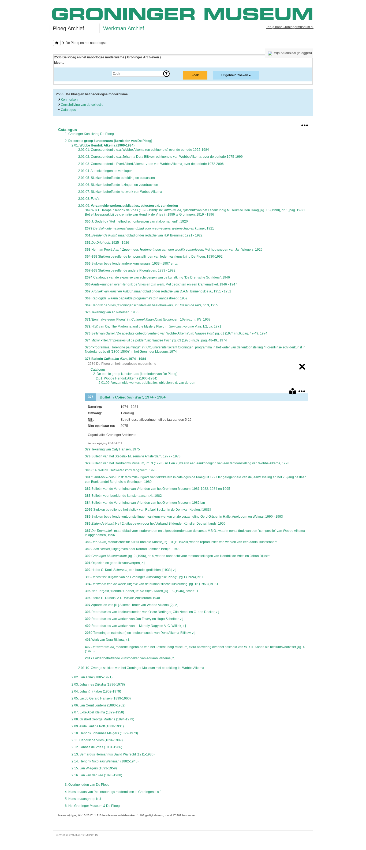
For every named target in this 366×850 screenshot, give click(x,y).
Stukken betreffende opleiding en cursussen (116, 178)
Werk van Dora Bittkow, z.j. (107, 640)
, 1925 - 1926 (107, 243)
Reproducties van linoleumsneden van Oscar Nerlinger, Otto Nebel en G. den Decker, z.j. (152, 612)
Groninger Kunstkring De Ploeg (89, 134)
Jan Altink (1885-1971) (92, 677)
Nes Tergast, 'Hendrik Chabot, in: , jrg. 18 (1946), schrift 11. (142, 591)
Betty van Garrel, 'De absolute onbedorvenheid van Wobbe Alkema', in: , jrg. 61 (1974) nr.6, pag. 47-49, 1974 (176, 333)
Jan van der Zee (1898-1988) (97, 775)
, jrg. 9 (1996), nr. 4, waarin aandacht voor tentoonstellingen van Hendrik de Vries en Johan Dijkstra (178, 556)
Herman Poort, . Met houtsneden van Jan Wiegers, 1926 (174, 249)
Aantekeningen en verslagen (105, 171)
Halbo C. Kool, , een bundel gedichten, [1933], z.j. (131, 570)
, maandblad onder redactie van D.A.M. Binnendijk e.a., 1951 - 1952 (158, 291)
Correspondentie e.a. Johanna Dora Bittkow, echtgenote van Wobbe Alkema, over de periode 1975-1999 (160, 157)
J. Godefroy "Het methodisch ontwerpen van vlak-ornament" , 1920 (136, 221)
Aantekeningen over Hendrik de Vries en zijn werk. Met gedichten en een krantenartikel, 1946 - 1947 (161, 284)
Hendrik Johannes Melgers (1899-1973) (105, 733)
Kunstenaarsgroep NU (83, 799)
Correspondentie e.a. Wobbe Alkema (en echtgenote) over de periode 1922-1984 (143, 150)
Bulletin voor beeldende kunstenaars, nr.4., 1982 (123, 496)
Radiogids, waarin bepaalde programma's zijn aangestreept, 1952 (136, 298)
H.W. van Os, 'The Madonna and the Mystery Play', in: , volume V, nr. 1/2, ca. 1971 (153, 326)
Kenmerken (69, 99)
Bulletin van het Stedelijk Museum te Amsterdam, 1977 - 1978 (133, 456)
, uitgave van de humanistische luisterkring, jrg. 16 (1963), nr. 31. (152, 584)
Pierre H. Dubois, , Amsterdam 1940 (122, 598)
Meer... (59, 63)
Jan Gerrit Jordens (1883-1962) (98, 705)
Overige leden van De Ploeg (87, 785)
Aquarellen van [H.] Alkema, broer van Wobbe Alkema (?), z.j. (132, 605)
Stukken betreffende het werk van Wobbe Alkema (120, 192)
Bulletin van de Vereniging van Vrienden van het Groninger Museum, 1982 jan (145, 503)
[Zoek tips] (166, 73)
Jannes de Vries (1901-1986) (97, 747)
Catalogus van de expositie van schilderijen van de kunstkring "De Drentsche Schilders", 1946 (157, 277)
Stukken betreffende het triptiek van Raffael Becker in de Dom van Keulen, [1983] (148, 509)
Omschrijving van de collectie (81, 105)
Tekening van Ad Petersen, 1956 (112, 312)
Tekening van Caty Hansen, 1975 (112, 449)
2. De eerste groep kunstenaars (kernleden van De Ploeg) (135, 374)
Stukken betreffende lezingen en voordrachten (118, 185)
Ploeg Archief (68, 28)
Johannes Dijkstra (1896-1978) (98, 684)
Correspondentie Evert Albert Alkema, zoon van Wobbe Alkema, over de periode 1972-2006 (151, 164)
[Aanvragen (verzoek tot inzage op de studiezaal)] (292, 392)
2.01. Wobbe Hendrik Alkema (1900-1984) (126, 378)
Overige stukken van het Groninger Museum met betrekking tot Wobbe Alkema (141, 668)
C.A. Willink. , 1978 (120, 470)
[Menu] (304, 124)
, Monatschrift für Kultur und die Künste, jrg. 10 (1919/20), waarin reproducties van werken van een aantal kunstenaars (181, 542)
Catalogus (68, 110)
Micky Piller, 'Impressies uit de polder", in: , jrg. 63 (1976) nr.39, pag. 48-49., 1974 (156, 340)
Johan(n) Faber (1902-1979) (96, 691)
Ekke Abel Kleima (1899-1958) (98, 712)
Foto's (88, 199)
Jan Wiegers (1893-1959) (94, 768)
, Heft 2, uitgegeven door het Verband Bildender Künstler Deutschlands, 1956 (155, 523)
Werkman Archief (123, 28)
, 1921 (149, 228)
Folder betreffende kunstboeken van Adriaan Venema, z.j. (130, 658)
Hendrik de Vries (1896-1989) (97, 740)
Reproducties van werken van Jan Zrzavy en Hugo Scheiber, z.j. (134, 619)
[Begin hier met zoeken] (57, 43)
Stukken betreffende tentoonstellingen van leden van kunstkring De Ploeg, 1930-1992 (154, 256)
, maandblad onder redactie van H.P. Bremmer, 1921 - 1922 (144, 235)
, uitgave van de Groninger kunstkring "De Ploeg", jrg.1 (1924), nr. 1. (144, 577)
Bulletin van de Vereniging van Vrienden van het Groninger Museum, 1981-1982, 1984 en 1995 (157, 489)
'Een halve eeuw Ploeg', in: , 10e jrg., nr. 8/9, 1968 (148, 319)
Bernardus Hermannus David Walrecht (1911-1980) (113, 754)
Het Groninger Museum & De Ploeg (92, 806)
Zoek (63, 74)
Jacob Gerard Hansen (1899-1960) (101, 698)
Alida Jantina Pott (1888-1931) (98, 726)
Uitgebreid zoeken (234, 75)
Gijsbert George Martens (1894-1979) (103, 719)
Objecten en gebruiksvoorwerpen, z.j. (115, 563)
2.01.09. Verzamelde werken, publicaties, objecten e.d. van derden (147, 383)
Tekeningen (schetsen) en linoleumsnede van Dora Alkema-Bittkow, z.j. (140, 633)
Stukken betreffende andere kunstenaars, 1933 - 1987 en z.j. (132, 263)
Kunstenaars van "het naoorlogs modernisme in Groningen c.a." (113, 792)
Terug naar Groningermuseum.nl (289, 27)
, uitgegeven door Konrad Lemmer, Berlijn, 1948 (132, 549)
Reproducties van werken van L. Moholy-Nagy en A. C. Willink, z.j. (136, 626)
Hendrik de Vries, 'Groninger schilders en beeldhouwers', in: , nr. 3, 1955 (151, 305)
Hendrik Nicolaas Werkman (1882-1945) (105, 761)
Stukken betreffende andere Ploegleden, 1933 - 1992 (130, 270)
